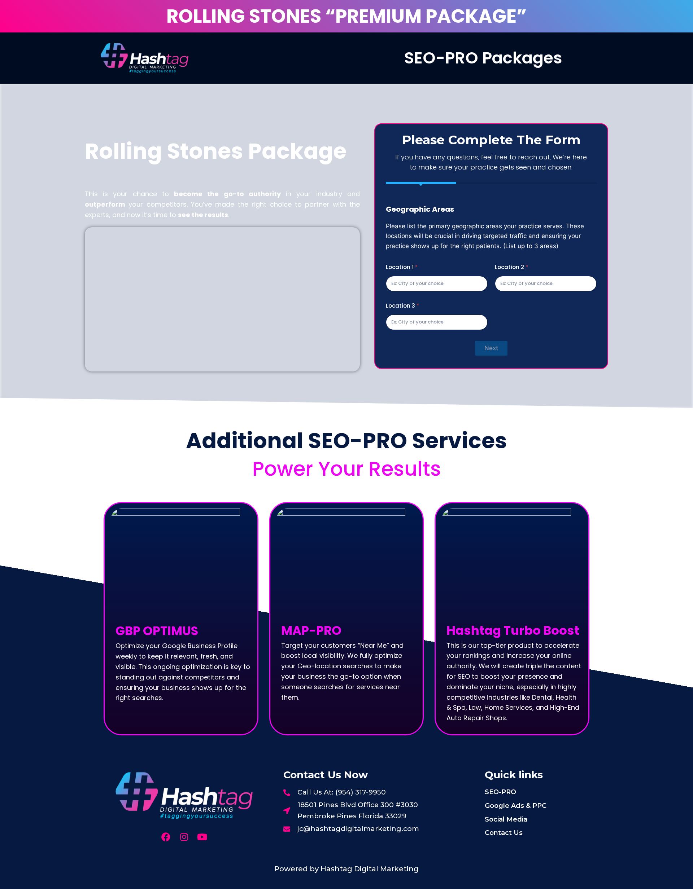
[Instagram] (184, 837)
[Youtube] (202, 837)
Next (491, 348)
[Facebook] (166, 837)
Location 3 (402, 305)
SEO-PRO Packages (483, 58)
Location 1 (402, 267)
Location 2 (511, 267)
